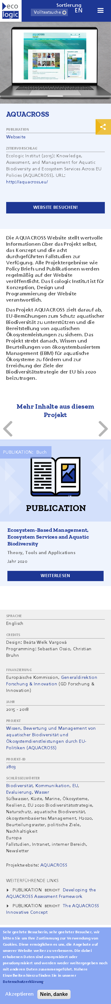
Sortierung (69, 5)
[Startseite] (11, 11)
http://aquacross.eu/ (27, 182)
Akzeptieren (19, 994)
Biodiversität (19, 786)
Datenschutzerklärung (23, 982)
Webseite (16, 137)
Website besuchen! (55, 207)
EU (75, 786)
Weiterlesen (55, 576)
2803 (11, 767)
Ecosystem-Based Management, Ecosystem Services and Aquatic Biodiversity (48, 537)
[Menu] (100, 11)
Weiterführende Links (32, 881)
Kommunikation (52, 786)
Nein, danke (54, 994)
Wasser (42, 792)
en (79, 11)
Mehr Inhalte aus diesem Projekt (55, 410)
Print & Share (103, 127)
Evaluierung (19, 792)
